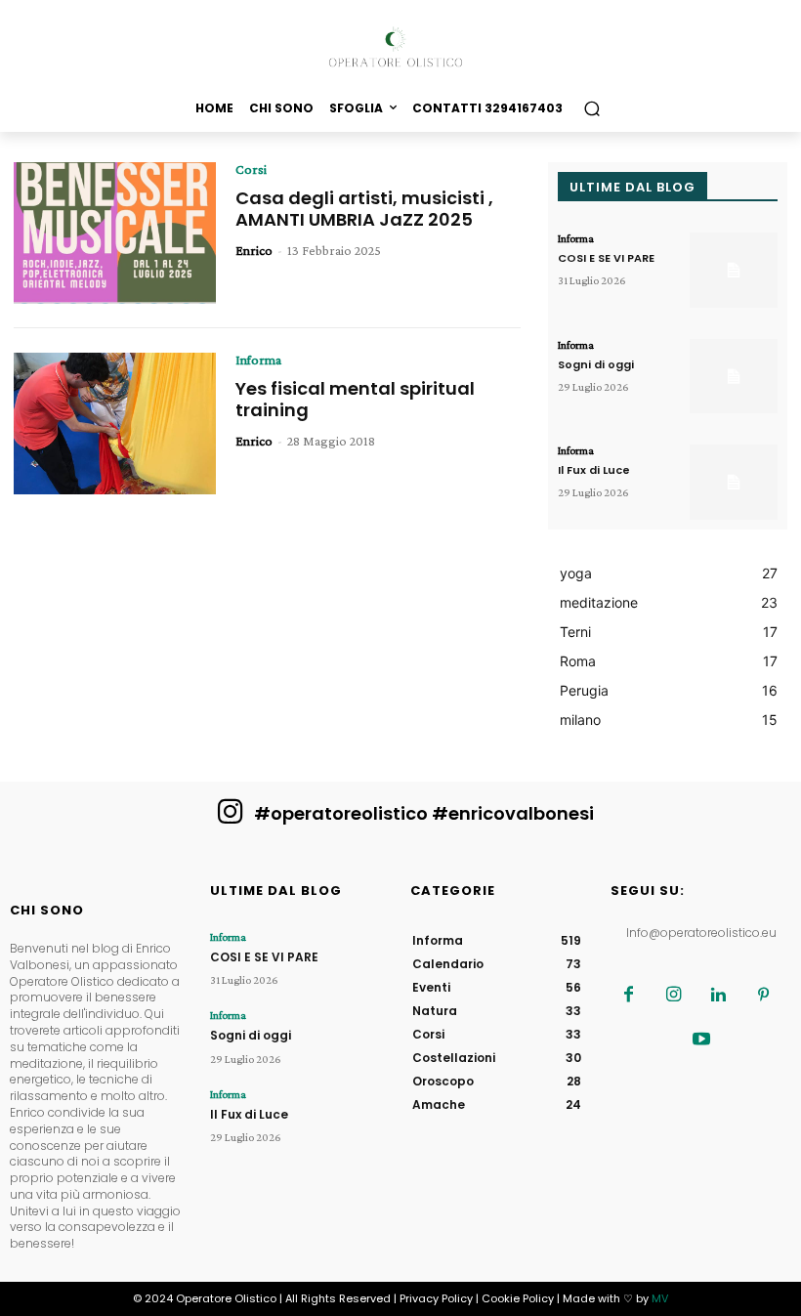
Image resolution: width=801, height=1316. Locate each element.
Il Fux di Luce (594, 470)
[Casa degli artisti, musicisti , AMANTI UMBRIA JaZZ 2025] (115, 233)
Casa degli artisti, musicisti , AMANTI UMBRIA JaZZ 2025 (364, 209)
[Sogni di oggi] (734, 376)
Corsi (251, 169)
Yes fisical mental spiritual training (355, 399)
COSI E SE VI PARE (606, 258)
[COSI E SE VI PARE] (734, 270)
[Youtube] (701, 1040)
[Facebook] (629, 995)
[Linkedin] (719, 995)
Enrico (254, 250)
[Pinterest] (763, 995)
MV (660, 1298)
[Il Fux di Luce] (734, 482)
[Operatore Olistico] (400, 47)
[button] (591, 108)
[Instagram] (674, 995)
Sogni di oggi (596, 364)
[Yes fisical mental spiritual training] (115, 423)
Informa (258, 359)
